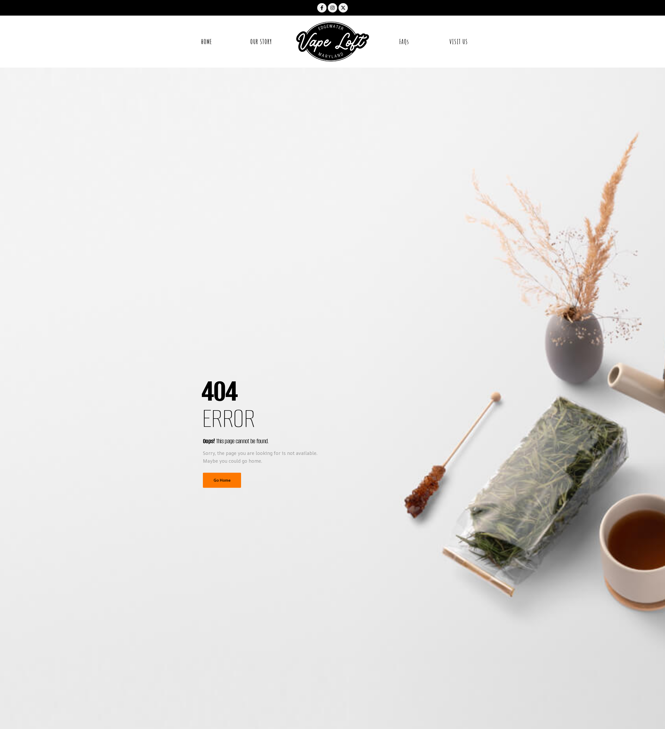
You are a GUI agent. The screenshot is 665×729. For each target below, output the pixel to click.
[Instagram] (332, 7)
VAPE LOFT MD (332, 41)
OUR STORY (261, 41)
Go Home (222, 480)
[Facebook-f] (322, 7)
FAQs (404, 41)
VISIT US (458, 41)
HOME (206, 41)
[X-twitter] (343, 7)
